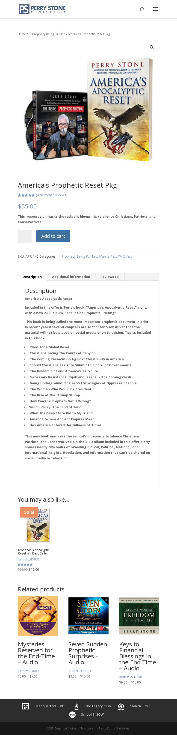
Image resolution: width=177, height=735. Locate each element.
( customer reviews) (51, 195)
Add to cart (53, 236)
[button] (152, 47)
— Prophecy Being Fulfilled (47, 34)
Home (22, 34)
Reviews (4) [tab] (109, 276)
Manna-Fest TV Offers (115, 256)
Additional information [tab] (71, 276)
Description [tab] (32, 276)
